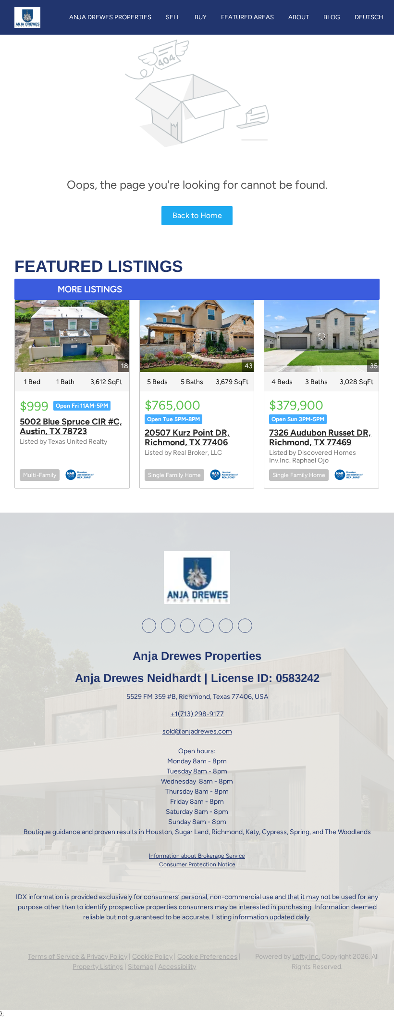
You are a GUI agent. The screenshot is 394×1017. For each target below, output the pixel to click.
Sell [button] (173, 17)
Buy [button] (201, 17)
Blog (331, 17)
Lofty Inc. (306, 957)
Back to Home (197, 215)
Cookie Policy (152, 957)
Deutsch (369, 17)
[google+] (226, 625)
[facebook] (149, 625)
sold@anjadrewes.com (197, 731)
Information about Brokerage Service (197, 855)
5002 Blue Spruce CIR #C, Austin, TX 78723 (71, 426)
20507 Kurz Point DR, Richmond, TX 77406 (187, 437)
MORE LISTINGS (90, 289)
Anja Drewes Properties (110, 17)
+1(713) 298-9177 (197, 714)
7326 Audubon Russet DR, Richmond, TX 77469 (320, 437)
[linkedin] (168, 625)
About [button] (298, 17)
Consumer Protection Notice (197, 864)
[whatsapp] (245, 625)
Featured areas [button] (247, 17)
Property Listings (98, 967)
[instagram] (187, 625)
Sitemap (140, 967)
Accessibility (177, 967)
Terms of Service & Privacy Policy (77, 957)
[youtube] (206, 625)
